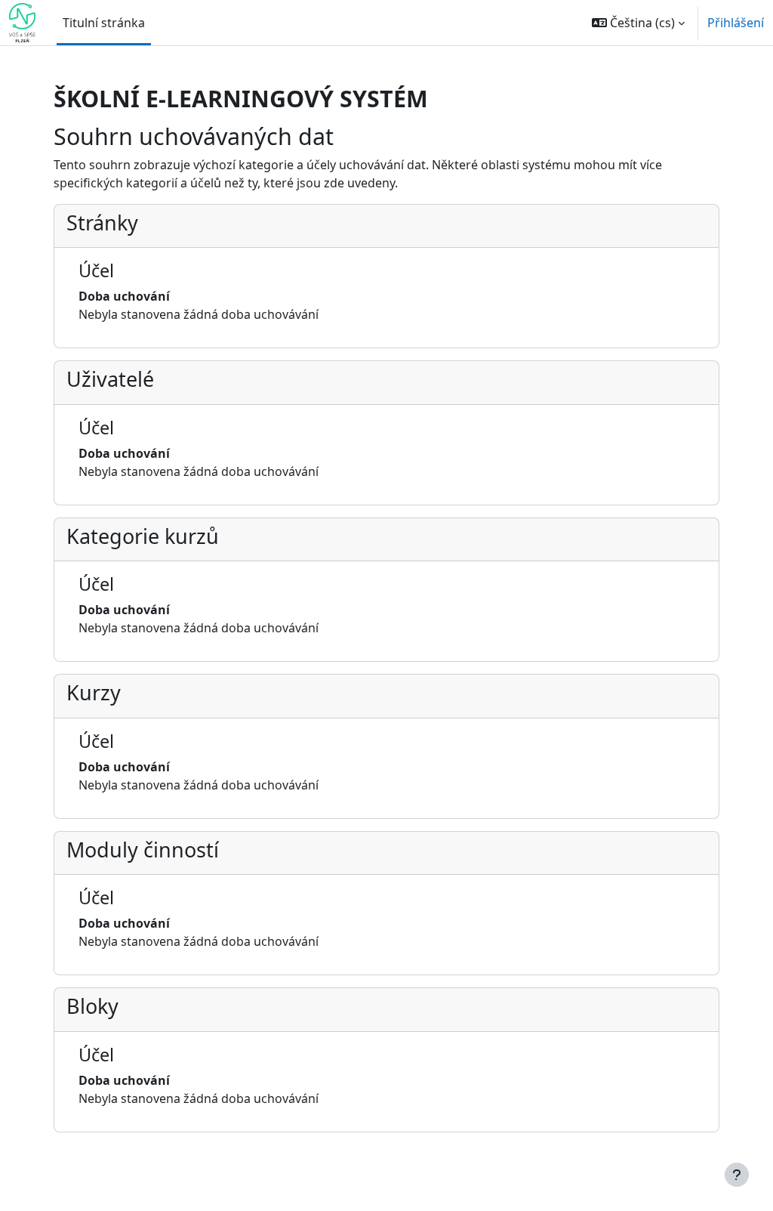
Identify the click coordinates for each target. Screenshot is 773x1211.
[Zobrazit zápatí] (737, 1175)
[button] (638, 22)
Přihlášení (735, 22)
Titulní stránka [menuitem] (104, 22)
